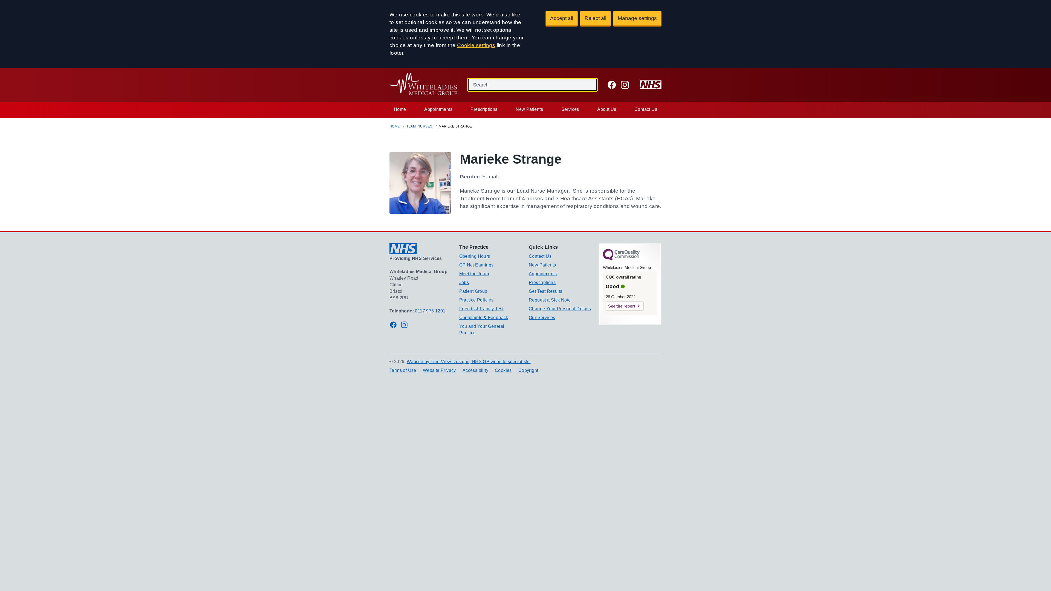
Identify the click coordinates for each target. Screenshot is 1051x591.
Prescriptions (483, 109)
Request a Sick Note (550, 300)
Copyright (528, 370)
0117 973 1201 (430, 311)
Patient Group (473, 291)
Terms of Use (402, 370)
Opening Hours (474, 256)
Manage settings (637, 18)
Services (570, 109)
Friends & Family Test (481, 308)
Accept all (561, 18)
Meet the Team (474, 273)
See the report (621, 306)
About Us (606, 109)
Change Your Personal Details (560, 308)
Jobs (464, 282)
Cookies (503, 370)
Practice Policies (476, 300)
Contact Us (645, 109)
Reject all (595, 18)
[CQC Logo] (621, 259)
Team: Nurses (419, 126)
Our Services (542, 317)
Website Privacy (439, 370)
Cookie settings (476, 45)
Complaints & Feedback (483, 317)
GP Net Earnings (476, 265)
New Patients (529, 109)
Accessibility (475, 370)
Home (400, 109)
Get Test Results (545, 291)
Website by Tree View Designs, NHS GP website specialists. (469, 361)
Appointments (438, 109)
